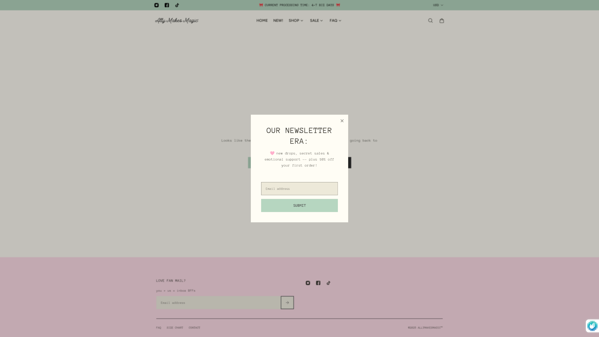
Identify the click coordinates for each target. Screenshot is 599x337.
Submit (299, 205)
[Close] (342, 121)
